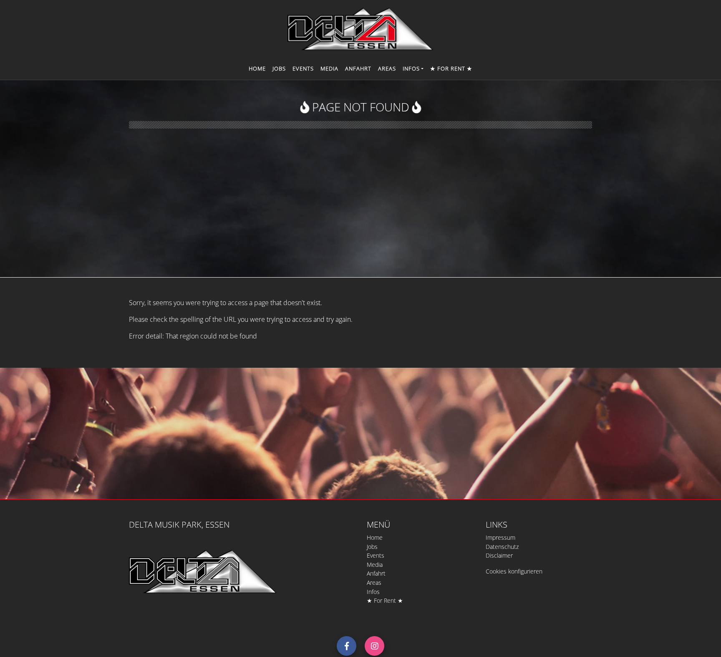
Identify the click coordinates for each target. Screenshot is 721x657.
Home (257, 68)
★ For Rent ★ (451, 68)
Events (303, 68)
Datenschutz (502, 547)
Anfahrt (358, 68)
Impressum (500, 537)
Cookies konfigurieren (514, 571)
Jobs (279, 68)
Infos (373, 592)
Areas (387, 68)
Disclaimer (499, 555)
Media (329, 68)
